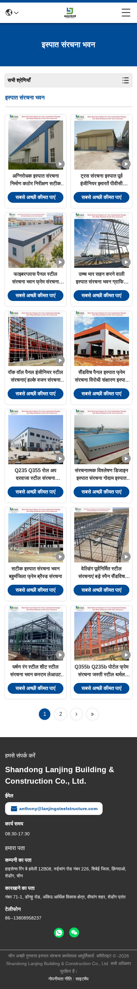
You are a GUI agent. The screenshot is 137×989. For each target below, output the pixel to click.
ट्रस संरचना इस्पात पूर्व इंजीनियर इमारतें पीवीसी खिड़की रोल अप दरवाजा (101, 180)
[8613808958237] (59, 933)
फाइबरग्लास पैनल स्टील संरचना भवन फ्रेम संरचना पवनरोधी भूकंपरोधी (35, 278)
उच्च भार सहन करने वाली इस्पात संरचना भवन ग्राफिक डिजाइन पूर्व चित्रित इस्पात (101, 278)
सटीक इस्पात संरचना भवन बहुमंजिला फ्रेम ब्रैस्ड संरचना (35, 572)
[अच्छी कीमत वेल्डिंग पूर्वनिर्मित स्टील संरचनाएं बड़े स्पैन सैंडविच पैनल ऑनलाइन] (101, 535)
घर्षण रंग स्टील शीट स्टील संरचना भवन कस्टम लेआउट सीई (35, 671)
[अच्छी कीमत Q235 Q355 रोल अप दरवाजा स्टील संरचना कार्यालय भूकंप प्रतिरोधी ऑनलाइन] (35, 436)
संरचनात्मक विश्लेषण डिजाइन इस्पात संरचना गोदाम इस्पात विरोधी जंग (101, 475)
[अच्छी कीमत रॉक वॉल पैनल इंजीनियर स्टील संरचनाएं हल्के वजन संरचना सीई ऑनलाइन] (35, 338)
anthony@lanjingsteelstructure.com (58, 808)
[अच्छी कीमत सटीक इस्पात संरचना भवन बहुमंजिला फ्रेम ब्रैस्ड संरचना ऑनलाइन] (35, 535)
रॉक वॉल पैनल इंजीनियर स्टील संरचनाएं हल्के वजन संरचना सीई (35, 377)
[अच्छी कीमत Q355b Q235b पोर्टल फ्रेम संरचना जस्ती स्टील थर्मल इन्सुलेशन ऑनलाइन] (101, 633)
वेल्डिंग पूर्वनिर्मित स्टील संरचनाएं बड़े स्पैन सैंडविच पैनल (101, 573)
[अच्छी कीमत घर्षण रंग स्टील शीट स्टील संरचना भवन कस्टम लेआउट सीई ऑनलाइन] (35, 633)
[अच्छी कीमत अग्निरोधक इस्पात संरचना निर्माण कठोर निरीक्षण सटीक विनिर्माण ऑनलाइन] (35, 142)
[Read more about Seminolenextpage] (76, 714)
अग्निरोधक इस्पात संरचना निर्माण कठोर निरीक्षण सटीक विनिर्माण (35, 180)
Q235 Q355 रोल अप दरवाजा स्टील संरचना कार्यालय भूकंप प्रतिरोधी (36, 475)
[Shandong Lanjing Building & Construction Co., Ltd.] (70, 12)
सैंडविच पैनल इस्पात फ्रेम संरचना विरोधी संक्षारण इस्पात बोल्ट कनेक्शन (101, 377)
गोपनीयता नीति (60, 978)
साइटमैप (82, 978)
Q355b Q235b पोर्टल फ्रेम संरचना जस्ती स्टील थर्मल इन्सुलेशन (101, 671)
